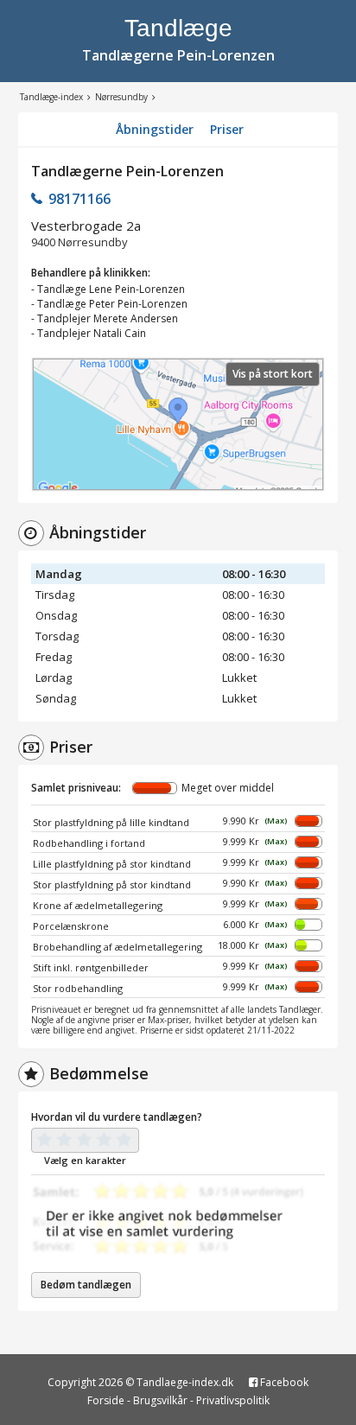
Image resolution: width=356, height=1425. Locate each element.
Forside (105, 1400)
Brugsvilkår (160, 1400)
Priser (227, 129)
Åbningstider (155, 129)
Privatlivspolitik (233, 1400)
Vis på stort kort (272, 373)
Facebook (282, 1382)
